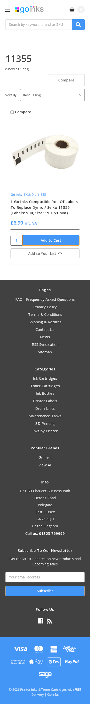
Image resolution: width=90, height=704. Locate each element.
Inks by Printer (45, 430)
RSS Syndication (45, 344)
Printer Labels (45, 400)
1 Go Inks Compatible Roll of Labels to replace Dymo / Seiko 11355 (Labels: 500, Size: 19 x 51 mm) (44, 207)
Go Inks (45, 457)
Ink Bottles (45, 393)
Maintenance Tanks (45, 415)
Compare (66, 80)
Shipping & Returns (45, 321)
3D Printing (45, 423)
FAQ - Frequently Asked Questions (45, 299)
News (45, 336)
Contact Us (45, 329)
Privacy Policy (45, 306)
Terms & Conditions (45, 314)
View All (45, 464)
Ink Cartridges (45, 378)
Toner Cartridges (45, 385)
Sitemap (45, 351)
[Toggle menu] (7, 10)
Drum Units (45, 408)
